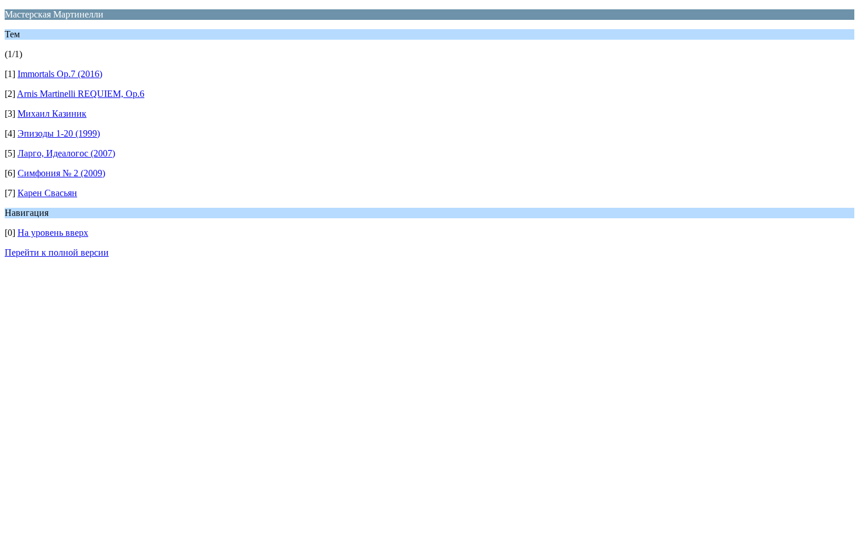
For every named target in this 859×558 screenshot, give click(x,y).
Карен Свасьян (47, 193)
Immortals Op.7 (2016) (60, 74)
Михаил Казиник (52, 113)
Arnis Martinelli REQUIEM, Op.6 (80, 94)
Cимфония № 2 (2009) (61, 173)
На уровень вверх (53, 233)
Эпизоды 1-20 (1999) (59, 133)
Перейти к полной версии (57, 252)
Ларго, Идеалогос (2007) (66, 153)
